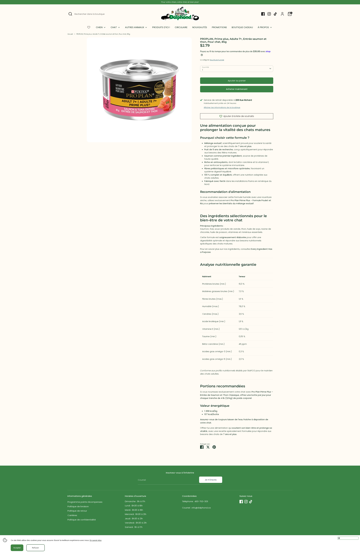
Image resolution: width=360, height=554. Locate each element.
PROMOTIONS (219, 27)
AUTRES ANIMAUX (135, 27)
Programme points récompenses (85, 501)
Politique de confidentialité (82, 519)
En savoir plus (96, 540)
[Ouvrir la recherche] (70, 14)
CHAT (114, 27)
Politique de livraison (78, 506)
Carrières (72, 515)
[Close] (348, 538)
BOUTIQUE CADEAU (242, 27)
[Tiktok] (275, 14)
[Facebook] (263, 14)
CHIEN (99, 27)
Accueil (70, 34)
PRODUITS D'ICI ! (161, 27)
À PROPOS (263, 27)
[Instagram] (269, 14)
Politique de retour (77, 510)
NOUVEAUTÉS (199, 27)
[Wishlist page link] (88, 27)
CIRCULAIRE (181, 27)
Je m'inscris (211, 479)
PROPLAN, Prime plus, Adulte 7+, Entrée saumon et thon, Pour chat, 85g (103, 34)
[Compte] (282, 14)
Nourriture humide (217, 60)
